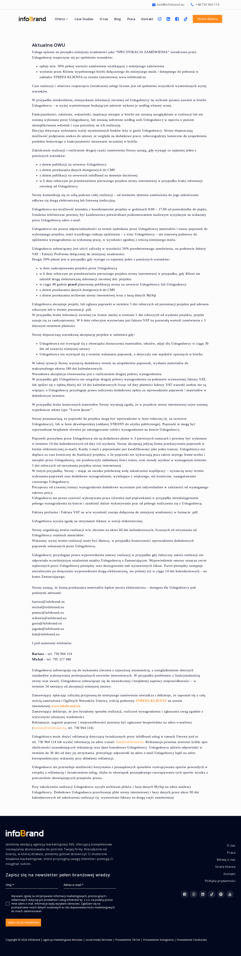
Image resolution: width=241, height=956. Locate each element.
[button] (62, 19)
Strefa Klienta (225, 867)
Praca (131, 19)
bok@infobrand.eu (129, 742)
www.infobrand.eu (65, 706)
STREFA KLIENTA (151, 701)
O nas (104, 19)
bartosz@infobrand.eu (49, 728)
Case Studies (84, 19)
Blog (117, 19)
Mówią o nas (226, 860)
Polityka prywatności (220, 881)
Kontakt (147, 19)
